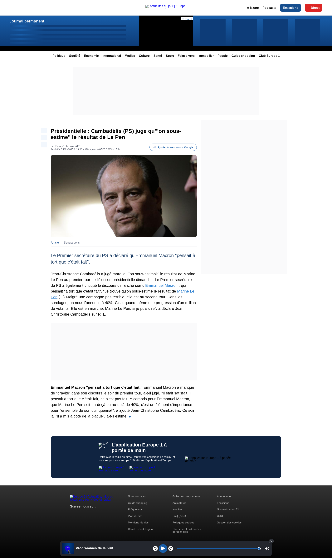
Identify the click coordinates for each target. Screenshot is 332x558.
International (112, 55)
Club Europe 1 (269, 55)
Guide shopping (243, 55)
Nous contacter (137, 496)
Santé (158, 55)
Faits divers (186, 55)
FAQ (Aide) (179, 515)
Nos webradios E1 (228, 509)
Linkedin (105, 513)
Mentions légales (138, 522)
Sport (170, 55)
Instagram (78, 513)
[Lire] (163, 548)
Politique (58, 55)
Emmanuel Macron (161, 285)
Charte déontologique (141, 529)
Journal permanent (27, 21)
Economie (91, 55)
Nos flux (177, 509)
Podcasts (269, 7)
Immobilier (206, 55)
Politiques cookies (183, 522)
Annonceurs (224, 496)
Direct (315, 7)
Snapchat (98, 513)
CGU (220, 515)
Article (55, 242)
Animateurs (179, 502)
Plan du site (135, 515)
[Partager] (44, 130)
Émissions (290, 7)
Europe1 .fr (61, 146)
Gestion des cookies (229, 522)
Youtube (92, 513)
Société (74, 55)
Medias (130, 55)
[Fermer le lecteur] (271, 541)
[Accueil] (166, 9)
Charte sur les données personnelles (187, 530)
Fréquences (135, 509)
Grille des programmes (186, 496)
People (222, 55)
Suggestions (72, 242)
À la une (253, 7)
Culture (144, 55)
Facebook (85, 513)
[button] (267, 548)
